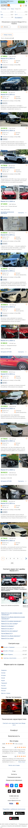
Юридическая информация (14, 780)
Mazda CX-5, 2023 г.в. (8, 58)
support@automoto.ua (14, 800)
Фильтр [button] (6, 27)
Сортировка (23, 27)
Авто (8, 8)
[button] (26, 5)
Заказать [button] (21, 1)
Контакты (14, 774)
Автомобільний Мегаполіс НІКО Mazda (7, 212)
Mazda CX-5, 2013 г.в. (8, 503)
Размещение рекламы (14, 777)
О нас (14, 771)
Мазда (12, 8)
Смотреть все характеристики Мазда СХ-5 (14, 724)
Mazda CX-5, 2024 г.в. (8, 130)
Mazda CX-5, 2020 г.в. (8, 408)
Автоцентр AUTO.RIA (6, 351)
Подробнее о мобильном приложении (14, 809)
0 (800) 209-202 (14, 796)
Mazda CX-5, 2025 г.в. (8, 441)
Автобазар (3, 8)
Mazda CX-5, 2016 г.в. (8, 271)
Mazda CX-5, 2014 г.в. (8, 374)
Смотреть (21, 212)
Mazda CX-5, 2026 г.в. (8, 201)
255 (12, 563)
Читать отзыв (21, 753)
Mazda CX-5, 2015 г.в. (8, 94)
